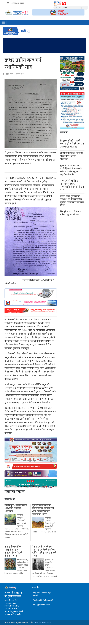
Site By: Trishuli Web (43, 622)
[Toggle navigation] (3, 22)
